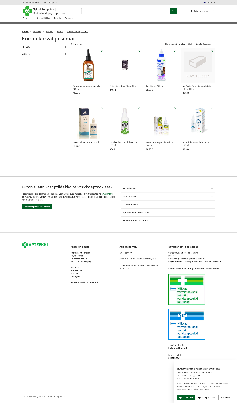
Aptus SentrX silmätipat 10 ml (123, 86)
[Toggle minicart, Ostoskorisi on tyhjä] (213, 11)
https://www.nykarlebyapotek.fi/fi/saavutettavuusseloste (194, 261)
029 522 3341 (174, 358)
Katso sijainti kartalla (80, 252)
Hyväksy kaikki (186, 397)
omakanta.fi (107, 193)
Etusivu (25, 31)
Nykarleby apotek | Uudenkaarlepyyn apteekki (49, 11)
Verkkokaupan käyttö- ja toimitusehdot (186, 258)
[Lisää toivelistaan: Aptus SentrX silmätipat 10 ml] (138, 51)
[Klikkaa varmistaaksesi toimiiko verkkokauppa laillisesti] (194, 289)
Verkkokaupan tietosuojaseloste (183, 252)
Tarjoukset (69, 18)
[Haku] (173, 11)
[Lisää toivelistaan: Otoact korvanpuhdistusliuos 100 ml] (175, 107)
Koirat (60, 31)
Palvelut (58, 18)
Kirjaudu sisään (201, 11)
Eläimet (49, 31)
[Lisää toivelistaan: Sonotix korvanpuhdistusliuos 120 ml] (211, 107)
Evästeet (172, 255)
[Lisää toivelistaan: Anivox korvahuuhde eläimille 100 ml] (102, 51)
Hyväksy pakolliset (206, 397)
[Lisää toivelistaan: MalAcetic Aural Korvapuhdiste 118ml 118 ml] (211, 51)
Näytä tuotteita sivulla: (175, 44)
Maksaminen (130, 196)
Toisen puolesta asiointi (135, 220)
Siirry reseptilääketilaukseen (37, 206)
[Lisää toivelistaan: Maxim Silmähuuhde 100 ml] (102, 107)
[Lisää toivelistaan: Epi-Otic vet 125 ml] (175, 51)
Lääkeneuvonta (131, 204)
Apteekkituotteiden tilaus (136, 212)
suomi (209, 2)
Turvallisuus (129, 188)
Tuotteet (27, 18)
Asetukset (225, 397)
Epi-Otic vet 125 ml (154, 86)
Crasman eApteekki (56, 396)
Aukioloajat (49, 2)
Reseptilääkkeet (44, 18)
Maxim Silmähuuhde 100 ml (86, 142)
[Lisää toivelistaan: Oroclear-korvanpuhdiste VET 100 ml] (138, 107)
